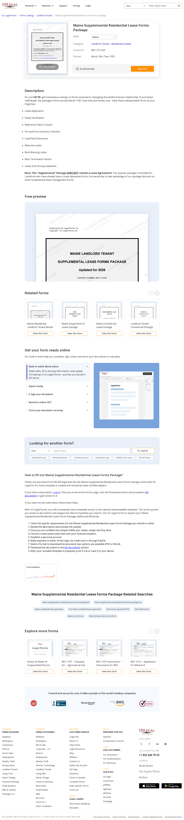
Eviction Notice (145, 457)
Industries (73, 773)
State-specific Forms (79, 785)
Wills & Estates (9, 789)
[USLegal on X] (141, 744)
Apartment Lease (102, 457)
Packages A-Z (8, 794)
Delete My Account (78, 765)
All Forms (40, 798)
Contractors (7, 745)
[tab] (57, 372)
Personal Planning (10, 781)
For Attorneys (109, 763)
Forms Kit (73, 789)
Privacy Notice (134, 817)
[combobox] (135, 5)
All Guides (73, 807)
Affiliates (73, 757)
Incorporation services (113, 741)
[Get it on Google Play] (171, 786)
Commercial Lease (81, 457)
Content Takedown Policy (152, 817)
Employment (8, 757)
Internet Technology (45, 765)
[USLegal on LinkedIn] (157, 744)
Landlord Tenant (10, 769)
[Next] (157, 293)
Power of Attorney (44, 781)
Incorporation (8, 765)
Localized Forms (77, 781)
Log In (56, 492)
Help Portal (74, 745)
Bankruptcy (7, 741)
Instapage (107, 801)
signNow (107, 789)
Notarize (107, 736)
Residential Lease (39, 457)
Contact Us (74, 761)
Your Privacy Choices (101, 817)
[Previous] (151, 293)
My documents (72, 547)
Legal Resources (77, 749)
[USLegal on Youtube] (165, 744)
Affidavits (40, 736)
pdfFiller (106, 785)
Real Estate (41, 785)
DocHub (107, 797)
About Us (73, 741)
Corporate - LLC (43, 749)
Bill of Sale (41, 745)
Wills (38, 794)
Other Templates (44, 806)
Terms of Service (119, 817)
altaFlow (107, 793)
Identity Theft (8, 761)
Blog (71, 753)
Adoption (6, 736)
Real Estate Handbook (79, 803)
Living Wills (41, 773)
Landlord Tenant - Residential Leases (111, 43)
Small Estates (42, 789)
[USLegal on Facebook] (149, 744)
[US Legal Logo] (147, 731)
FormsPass (108, 780)
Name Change (9, 777)
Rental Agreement (60, 457)
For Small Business (112, 758)
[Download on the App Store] (149, 786)
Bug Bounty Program (173, 817)
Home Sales (7, 753)
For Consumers (110, 754)
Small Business (9, 785)
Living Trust (7, 773)
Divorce (5, 749)
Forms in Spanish (77, 777)
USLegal (107, 776)
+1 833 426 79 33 (149, 755)
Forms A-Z (41, 802)
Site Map (73, 769)
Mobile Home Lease (124, 457)
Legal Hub (74, 736)
